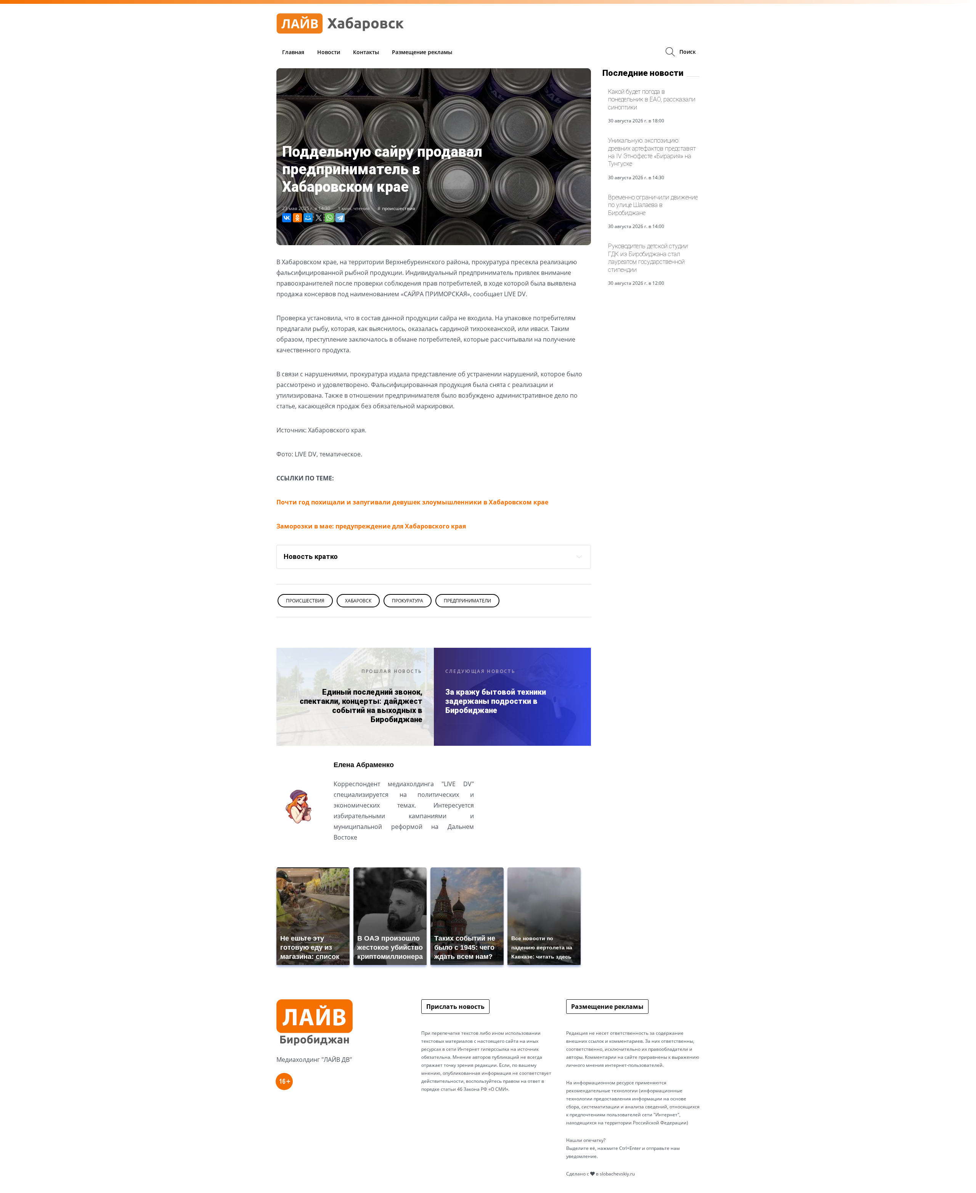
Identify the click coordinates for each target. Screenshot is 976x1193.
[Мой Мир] (308, 217)
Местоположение (361, 856)
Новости (328, 52)
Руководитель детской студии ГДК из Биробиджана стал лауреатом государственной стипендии (648, 257)
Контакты (366, 52)
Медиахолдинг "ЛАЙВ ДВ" (314, 1059)
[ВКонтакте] (286, 217)
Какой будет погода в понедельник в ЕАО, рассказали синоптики (651, 99)
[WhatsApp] (329, 217)
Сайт (340, 856)
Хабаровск (358, 600)
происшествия (398, 208)
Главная (293, 52)
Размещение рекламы (422, 52)
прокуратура (407, 600)
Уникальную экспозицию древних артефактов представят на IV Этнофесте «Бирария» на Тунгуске (652, 152)
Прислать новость (455, 1006)
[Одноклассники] (297, 217)
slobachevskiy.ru (617, 1174)
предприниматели (467, 600)
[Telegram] (340, 217)
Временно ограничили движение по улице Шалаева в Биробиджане (653, 205)
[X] (318, 217)
